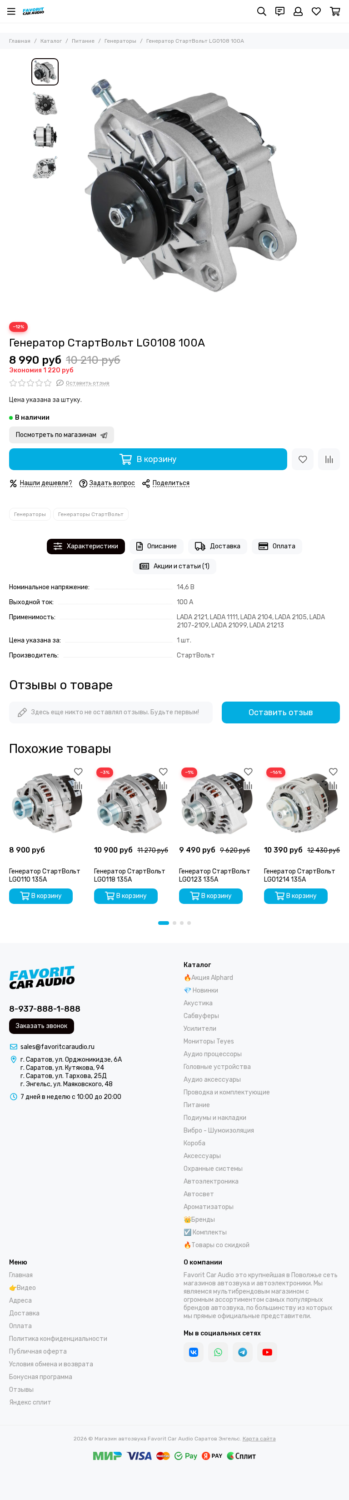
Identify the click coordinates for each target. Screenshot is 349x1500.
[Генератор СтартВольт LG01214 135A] (302, 803)
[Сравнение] (329, 459)
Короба (194, 1143)
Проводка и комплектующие (227, 1092)
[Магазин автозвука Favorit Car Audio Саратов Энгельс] (33, 11)
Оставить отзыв (281, 712)
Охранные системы (213, 1169)
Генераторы (120, 41)
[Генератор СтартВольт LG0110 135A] (47, 803)
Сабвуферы (201, 1016)
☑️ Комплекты (205, 1232)
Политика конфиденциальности (58, 1339)
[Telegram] (243, 1352)
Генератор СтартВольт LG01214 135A (299, 875)
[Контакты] (280, 11)
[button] (68, 186)
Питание (83, 41)
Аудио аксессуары (212, 1080)
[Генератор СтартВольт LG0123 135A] (217, 803)
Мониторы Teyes (209, 1041)
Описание (162, 546)
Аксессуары (202, 1156)
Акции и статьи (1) (181, 566)
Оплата (284, 546)
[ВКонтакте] (194, 1352)
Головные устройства (217, 1067)
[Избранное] (303, 459)
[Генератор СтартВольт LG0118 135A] (132, 803)
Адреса (20, 1300)
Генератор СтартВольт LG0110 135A (44, 875)
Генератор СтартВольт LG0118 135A (129, 875)
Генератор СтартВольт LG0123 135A (214, 875)
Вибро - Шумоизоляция (219, 1130)
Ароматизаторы (209, 1207)
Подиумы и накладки (215, 1118)
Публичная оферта (38, 1351)
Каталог (51, 41)
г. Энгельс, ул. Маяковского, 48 (66, 1084)
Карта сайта (259, 1438)
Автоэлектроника (211, 1181)
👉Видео (22, 1288)
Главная (19, 41)
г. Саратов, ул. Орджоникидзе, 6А (71, 1060)
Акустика (198, 1003)
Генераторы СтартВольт (91, 514)
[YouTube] (267, 1352)
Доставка (225, 546)
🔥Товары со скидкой (216, 1245)
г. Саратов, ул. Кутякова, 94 (62, 1068)
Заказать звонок (41, 1026)
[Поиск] (262, 11)
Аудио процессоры (213, 1054)
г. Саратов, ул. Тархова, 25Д (63, 1076)
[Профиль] (298, 11)
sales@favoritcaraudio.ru (57, 1047)
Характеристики (92, 546)
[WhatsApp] (218, 1352)
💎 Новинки (201, 990)
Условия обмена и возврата (51, 1364)
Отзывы (21, 1390)
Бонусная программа (40, 1377)
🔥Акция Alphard (208, 978)
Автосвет (199, 1194)
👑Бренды (199, 1220)
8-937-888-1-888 (44, 1009)
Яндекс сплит (30, 1402)
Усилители (200, 1029)
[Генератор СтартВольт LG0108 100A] (190, 185)
